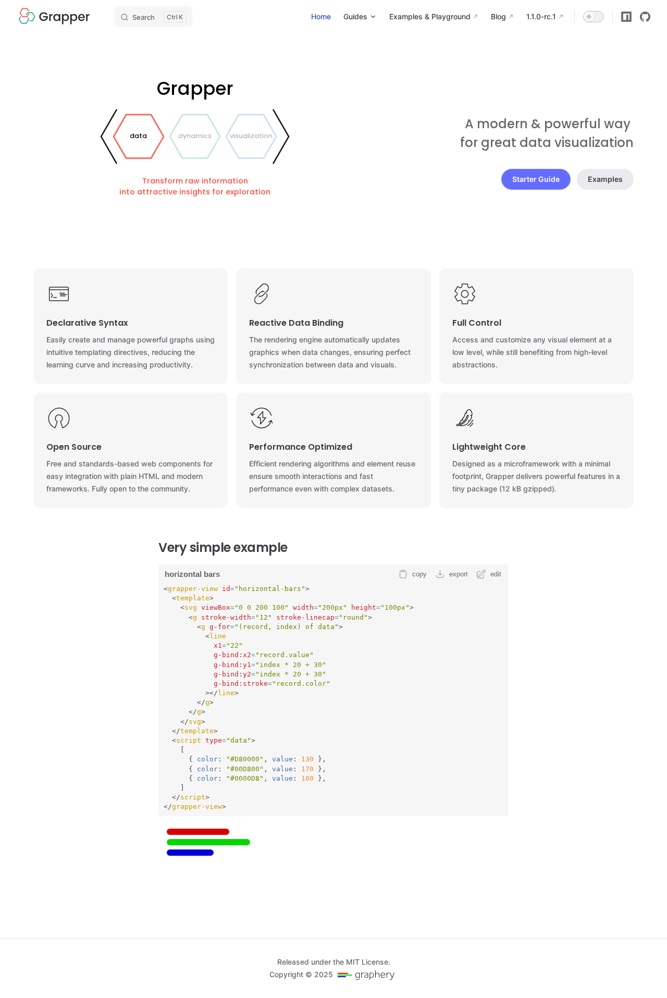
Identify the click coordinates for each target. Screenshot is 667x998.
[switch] (593, 16)
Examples (605, 179)
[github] (645, 16)
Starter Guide (536, 179)
